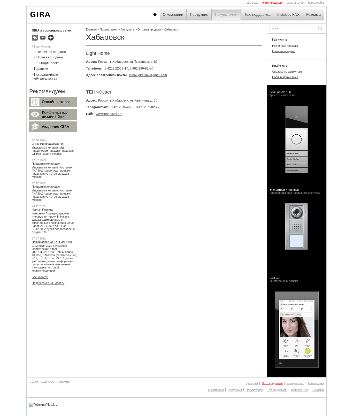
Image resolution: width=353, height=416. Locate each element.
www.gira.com (295, 2)
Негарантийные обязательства (46, 76)
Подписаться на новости (48, 282)
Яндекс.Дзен (51, 38)
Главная (161, 14)
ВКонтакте (35, 38)
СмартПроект (49, 63)
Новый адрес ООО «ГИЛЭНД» (52, 241)
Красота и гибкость (282, 93)
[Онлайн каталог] (53, 106)
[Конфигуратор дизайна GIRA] (53, 118)
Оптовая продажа (149, 29)
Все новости (40, 277)
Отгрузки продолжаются (48, 143)
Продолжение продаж (46, 163)
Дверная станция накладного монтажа (295, 191)
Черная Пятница (42, 209)
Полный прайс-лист (285, 77)
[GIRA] (40, 14)
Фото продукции (272, 2)
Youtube (43, 38)
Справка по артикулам (287, 71)
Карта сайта (316, 2)
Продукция (199, 14)
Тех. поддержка (257, 14)
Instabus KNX (288, 14)
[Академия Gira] (53, 131)
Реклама (313, 14)
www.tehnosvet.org (109, 114)
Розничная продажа (51, 52)
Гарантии (41, 69)
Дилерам (253, 2)
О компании (173, 14)
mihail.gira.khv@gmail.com (148, 75)
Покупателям (226, 14)
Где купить (127, 29)
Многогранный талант (284, 279)
